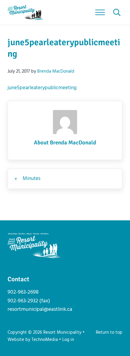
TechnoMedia (44, 339)
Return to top (109, 332)
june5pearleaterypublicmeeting (42, 88)
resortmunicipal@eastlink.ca (40, 309)
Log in (68, 339)
